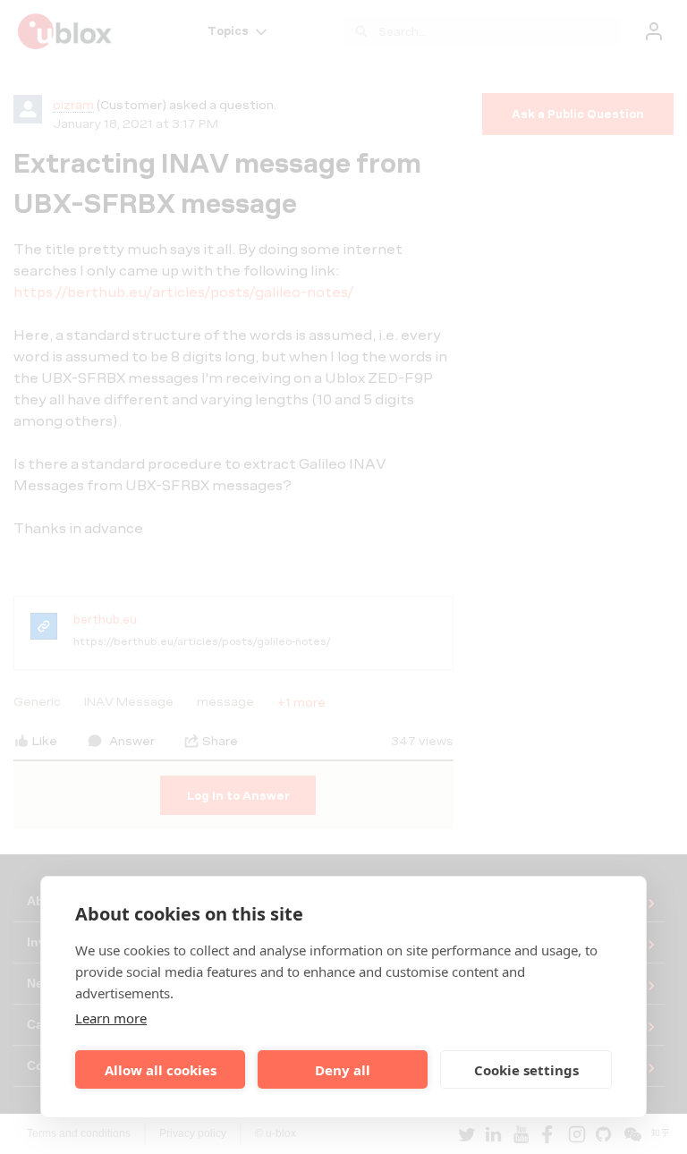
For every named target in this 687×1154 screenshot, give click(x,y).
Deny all (342, 1070)
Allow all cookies (160, 1070)
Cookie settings (526, 1070)
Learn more (111, 1018)
